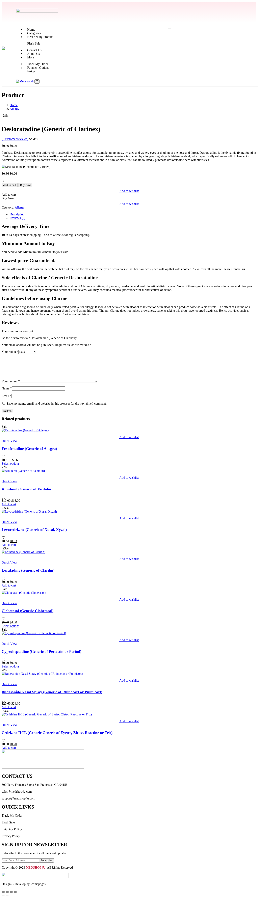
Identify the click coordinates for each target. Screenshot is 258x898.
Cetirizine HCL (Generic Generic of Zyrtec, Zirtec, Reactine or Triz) (57, 733)
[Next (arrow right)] (7, 895)
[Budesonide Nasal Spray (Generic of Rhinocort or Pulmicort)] (42, 673)
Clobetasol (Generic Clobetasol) (27, 611)
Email (6, 396)
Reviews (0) (17, 218)
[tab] (133, 214)
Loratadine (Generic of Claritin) (28, 570)
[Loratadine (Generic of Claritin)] (23, 552)
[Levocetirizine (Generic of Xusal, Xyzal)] (29, 511)
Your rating (10, 351)
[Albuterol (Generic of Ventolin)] (23, 470)
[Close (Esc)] (15, 892)
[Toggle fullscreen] (7, 892)
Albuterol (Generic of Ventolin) (27, 489)
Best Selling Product (40, 36)
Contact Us (34, 50)
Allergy (14, 108)
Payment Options (38, 67)
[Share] (11, 892)
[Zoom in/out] (3, 892)
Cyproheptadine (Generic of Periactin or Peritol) (41, 651)
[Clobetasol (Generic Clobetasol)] (24, 592)
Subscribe (46, 860)
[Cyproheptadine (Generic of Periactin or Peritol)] (34, 633)
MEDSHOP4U (36, 867)
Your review (11, 381)
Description (17, 214)
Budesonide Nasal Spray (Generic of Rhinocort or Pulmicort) (52, 692)
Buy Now (25, 185)
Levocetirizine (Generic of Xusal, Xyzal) (34, 529)
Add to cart (9, 185)
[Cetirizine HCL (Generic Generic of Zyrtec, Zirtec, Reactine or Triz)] (47, 714)
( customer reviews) (15, 139)
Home (31, 29)
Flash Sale (33, 43)
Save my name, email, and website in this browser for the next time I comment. (56, 403)
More (30, 57)
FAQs (31, 71)
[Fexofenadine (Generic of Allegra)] (25, 430)
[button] (9, 504)
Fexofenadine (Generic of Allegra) (29, 448)
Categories (34, 33)
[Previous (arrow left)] (3, 895)
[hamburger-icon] (169, 28)
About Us (33, 53)
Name (7, 388)
